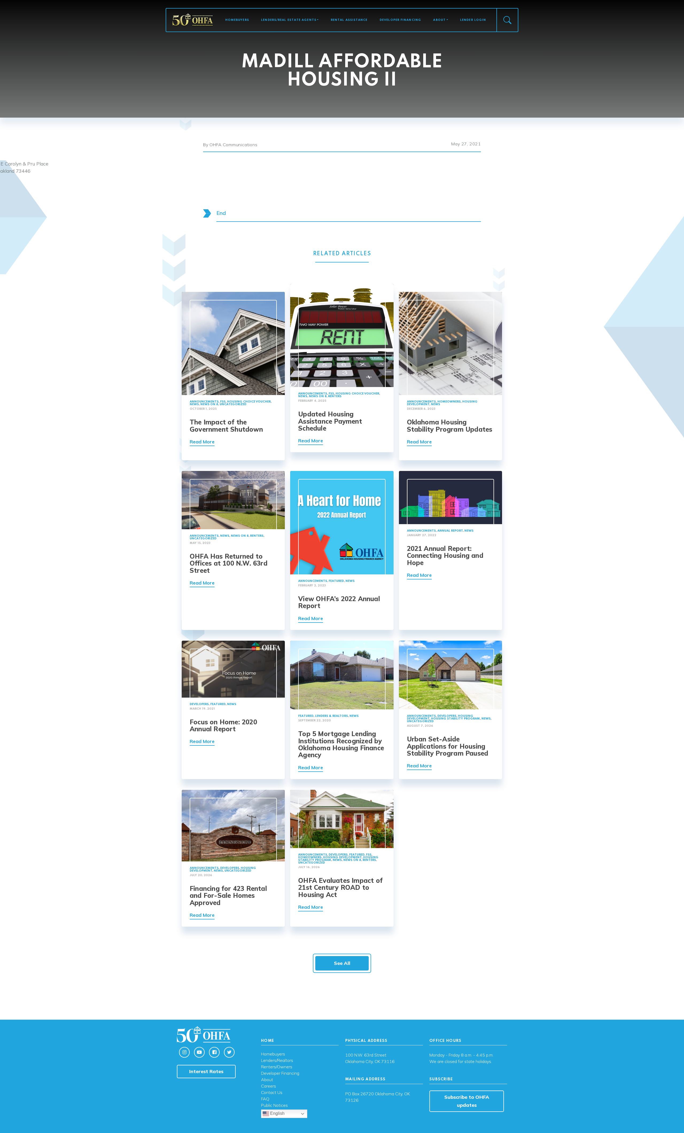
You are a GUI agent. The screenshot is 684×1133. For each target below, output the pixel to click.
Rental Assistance (349, 20)
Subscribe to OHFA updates (466, 1101)
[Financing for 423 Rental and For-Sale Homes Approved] (233, 825)
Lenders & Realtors (331, 716)
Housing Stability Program (455, 718)
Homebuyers (237, 20)
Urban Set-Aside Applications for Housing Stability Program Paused (447, 746)
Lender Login (473, 20)
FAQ (265, 1099)
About (439, 20)
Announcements (204, 401)
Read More (202, 442)
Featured (336, 581)
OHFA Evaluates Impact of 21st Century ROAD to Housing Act (340, 887)
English (277, 1113)
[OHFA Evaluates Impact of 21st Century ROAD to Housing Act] (341, 818)
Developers (199, 704)
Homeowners (449, 401)
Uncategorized (233, 404)
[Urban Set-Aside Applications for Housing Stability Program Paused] (450, 674)
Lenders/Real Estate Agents (288, 20)
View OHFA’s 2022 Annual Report (339, 602)
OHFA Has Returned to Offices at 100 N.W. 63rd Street (228, 563)
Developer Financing (400, 20)
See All (342, 963)
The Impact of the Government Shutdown (226, 425)
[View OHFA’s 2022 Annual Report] (341, 522)
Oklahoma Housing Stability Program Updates (449, 425)
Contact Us (271, 1092)
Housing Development (342, 857)
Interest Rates (206, 1071)
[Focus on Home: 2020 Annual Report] (233, 669)
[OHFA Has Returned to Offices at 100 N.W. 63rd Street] (233, 500)
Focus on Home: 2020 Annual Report (223, 725)
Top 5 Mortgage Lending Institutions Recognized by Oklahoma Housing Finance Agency (341, 744)
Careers (268, 1086)
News (194, 404)
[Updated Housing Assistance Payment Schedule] (341, 335)
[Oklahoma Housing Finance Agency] (193, 19)
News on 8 (209, 404)
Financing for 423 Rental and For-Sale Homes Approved (228, 895)
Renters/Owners (276, 1067)
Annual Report (450, 530)
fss (223, 401)
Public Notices (274, 1105)
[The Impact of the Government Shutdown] (233, 343)
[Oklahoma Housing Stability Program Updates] (450, 343)
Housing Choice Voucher (249, 401)
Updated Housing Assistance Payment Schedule (330, 421)
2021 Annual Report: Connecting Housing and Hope (445, 555)
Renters (334, 396)
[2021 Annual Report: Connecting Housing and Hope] (450, 497)
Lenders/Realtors (277, 1060)
